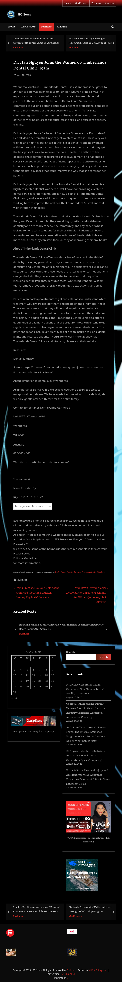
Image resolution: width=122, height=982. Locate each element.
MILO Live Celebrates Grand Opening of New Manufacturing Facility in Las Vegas (85, 689)
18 (21, 680)
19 (27, 680)
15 (46, 675)
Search (70, 651)
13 (33, 675)
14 (39, 675)
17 (14, 680)
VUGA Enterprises (76, 837)
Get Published (68, 973)
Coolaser (71, 970)
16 (52, 675)
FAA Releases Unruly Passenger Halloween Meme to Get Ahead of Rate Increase (49, 41)
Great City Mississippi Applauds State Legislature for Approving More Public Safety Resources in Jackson (62, 627)
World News (81, 3)
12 (27, 675)
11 (21, 675)
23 (52, 680)
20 (33, 680)
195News (24, 14)
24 (14, 686)
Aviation (109, 3)
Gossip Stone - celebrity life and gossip (34, 731)
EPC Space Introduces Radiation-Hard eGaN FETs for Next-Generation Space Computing (86, 755)
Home (67, 3)
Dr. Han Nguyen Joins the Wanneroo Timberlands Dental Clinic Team (80, 572)
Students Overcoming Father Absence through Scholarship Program (49, 909)
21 (39, 680)
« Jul (14, 698)
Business (96, 3)
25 (21, 686)
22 (46, 680)
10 (14, 675)
